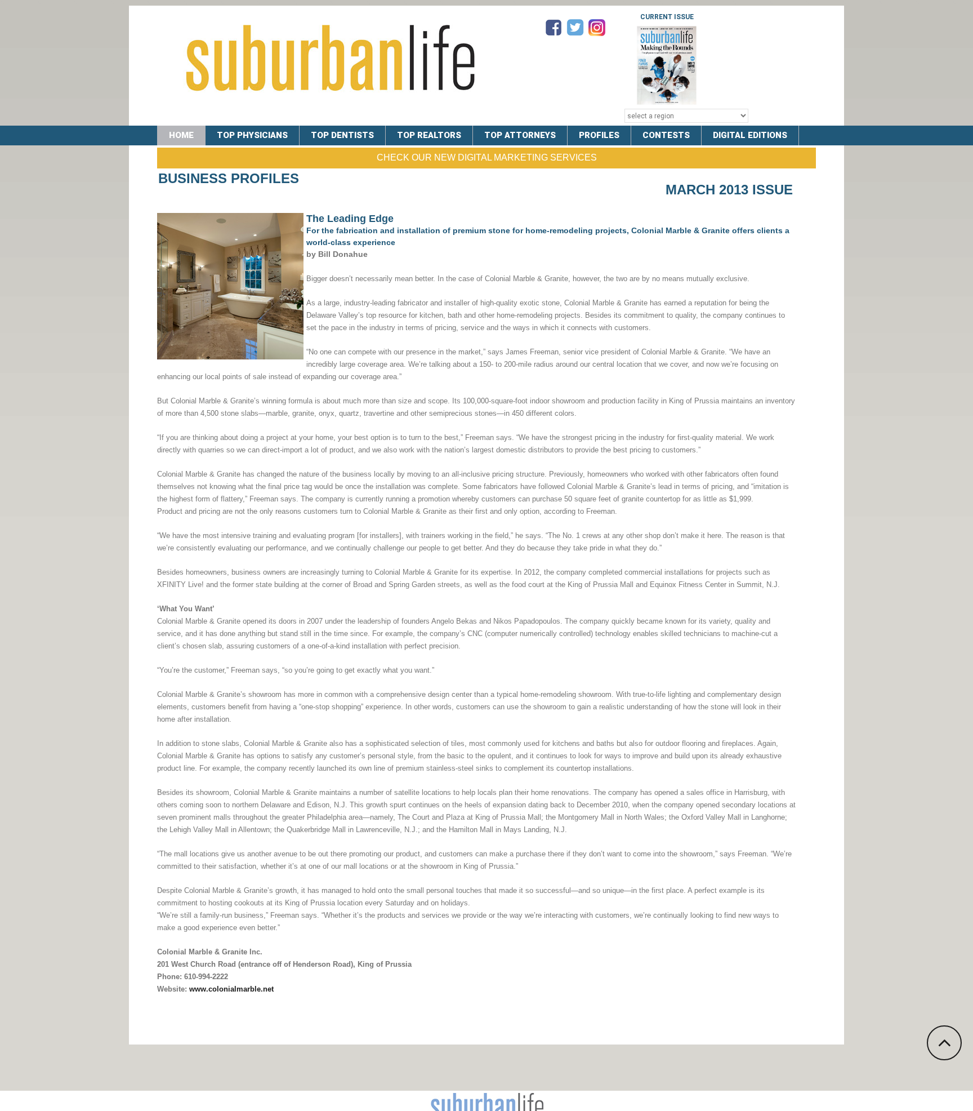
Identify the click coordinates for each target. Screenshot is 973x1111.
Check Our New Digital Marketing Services (487, 157)
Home (181, 135)
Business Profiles (228, 178)
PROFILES (599, 135)
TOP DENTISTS (342, 135)
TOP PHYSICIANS (252, 135)
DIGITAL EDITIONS (750, 135)
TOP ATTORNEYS (520, 135)
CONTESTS (666, 135)
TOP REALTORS (429, 135)
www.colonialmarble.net (231, 989)
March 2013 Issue (729, 189)
